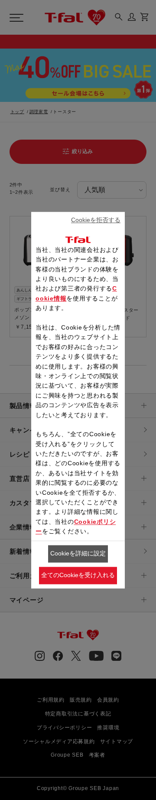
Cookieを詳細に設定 (78, 553)
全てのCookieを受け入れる (78, 575)
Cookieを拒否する (95, 220)
